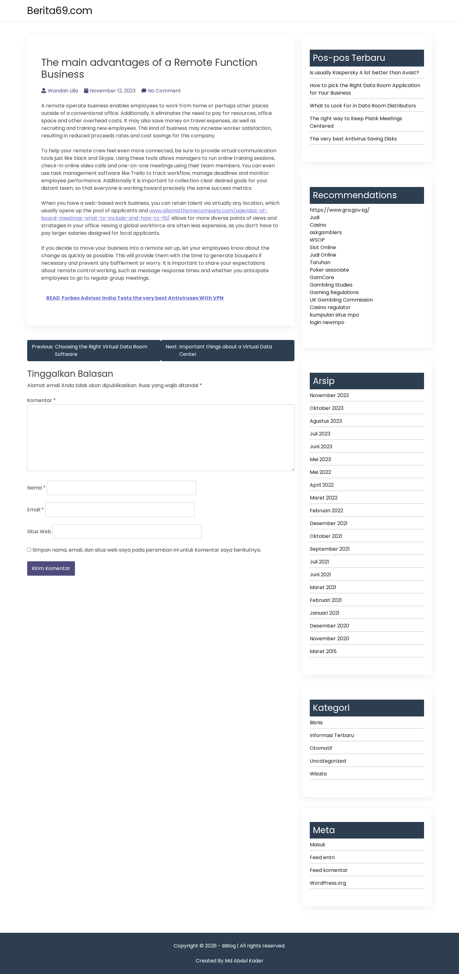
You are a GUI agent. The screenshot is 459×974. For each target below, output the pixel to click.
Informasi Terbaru (332, 735)
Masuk (317, 844)
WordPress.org (328, 883)
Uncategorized (328, 761)
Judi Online (323, 254)
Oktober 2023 (326, 408)
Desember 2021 (329, 523)
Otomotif (321, 748)
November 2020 (329, 638)
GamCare (322, 277)
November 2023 (329, 395)
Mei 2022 (320, 472)
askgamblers (326, 232)
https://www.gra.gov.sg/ (340, 210)
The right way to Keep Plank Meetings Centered (356, 122)
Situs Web (39, 531)
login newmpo (327, 322)
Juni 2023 (321, 446)
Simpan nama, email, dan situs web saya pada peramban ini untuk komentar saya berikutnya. (146, 549)
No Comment (164, 90)
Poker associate (329, 269)
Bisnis (316, 722)
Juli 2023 (320, 433)
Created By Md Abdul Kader (230, 960)
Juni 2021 (320, 574)
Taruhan (320, 262)
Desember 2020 (329, 625)
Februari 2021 (326, 600)
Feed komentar (329, 870)
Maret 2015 (323, 651)
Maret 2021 (323, 587)
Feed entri (322, 857)
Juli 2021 (319, 561)
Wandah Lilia (63, 90)
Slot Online (323, 247)
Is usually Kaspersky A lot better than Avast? (364, 72)
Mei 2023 (320, 459)
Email (35, 509)
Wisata (318, 773)
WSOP (317, 240)
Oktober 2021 (326, 536)
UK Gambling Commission (341, 299)
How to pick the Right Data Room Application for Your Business (365, 89)
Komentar (41, 400)
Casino (318, 225)
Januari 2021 (324, 613)
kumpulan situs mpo (334, 314)
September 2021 (330, 549)
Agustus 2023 (326, 421)
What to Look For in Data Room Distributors (363, 105)
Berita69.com (59, 10)
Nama (36, 487)
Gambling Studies (331, 284)
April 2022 (322, 485)
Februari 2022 (326, 510)
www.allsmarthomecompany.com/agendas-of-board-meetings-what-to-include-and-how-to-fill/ (154, 214)
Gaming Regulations (334, 292)
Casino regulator (330, 307)
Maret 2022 (324, 497)
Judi (314, 217)
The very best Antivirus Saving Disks (353, 138)
